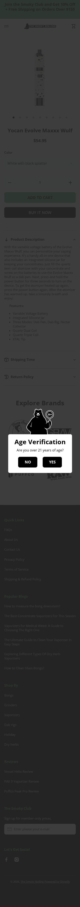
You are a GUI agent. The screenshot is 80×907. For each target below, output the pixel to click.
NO (28, 462)
